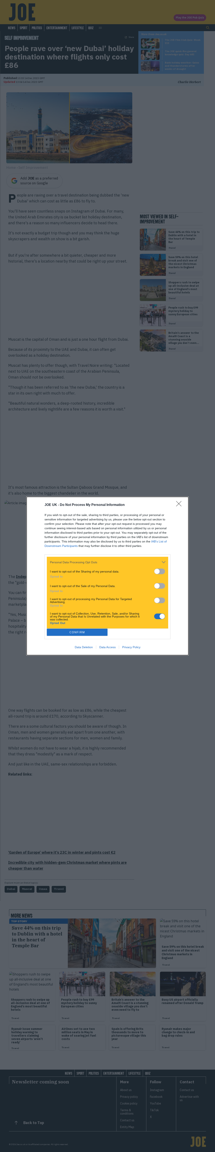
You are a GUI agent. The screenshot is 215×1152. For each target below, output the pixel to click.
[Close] (180, 505)
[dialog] (107, 576)
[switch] (159, 571)
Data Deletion (84, 647)
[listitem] (107, 562)
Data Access (107, 647)
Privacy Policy (131, 647)
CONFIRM (77, 632)
